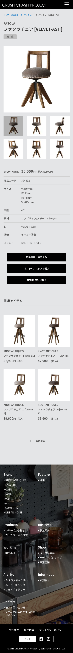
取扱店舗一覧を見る (36, 257)
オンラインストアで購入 (36, 268)
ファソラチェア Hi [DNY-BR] (53, 355)
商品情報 (14, 15)
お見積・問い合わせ (36, 280)
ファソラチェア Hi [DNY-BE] (19, 355)
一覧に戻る (39, 441)
